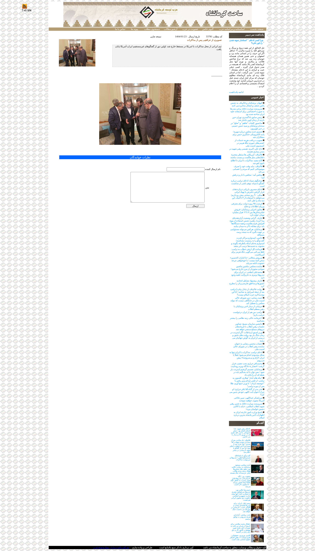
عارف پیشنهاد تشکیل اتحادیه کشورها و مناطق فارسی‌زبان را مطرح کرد (246, 283)
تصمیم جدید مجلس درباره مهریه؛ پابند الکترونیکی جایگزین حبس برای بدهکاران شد (248, 134)
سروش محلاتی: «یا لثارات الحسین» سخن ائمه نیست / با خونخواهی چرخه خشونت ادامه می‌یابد (247, 260)
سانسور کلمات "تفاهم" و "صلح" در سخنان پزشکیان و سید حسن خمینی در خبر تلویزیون (247, 126)
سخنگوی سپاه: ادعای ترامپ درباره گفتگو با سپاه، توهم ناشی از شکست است (247, 183)
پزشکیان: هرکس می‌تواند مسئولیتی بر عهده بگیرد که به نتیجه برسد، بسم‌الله (247, 232)
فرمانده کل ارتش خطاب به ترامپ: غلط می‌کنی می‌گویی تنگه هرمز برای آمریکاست (247, 252)
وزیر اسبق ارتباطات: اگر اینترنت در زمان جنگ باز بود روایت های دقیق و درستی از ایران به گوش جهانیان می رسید (247, 336)
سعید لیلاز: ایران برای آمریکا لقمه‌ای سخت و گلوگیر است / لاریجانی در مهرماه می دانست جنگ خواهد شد (240, 507)
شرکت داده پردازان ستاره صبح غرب (111, 547)
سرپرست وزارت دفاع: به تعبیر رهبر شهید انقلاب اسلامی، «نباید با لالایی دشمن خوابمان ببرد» (247, 406)
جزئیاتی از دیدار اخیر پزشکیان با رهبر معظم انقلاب (249, 307)
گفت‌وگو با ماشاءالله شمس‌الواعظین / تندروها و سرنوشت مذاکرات (240, 458)
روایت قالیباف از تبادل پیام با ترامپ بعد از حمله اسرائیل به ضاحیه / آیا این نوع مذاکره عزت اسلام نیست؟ (247, 292)
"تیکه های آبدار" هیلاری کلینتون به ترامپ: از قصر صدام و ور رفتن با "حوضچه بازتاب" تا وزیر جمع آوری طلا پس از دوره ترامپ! (247, 382)
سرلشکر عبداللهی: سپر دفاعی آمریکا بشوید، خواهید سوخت (249, 399)
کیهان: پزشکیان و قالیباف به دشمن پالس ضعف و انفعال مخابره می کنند (247, 104)
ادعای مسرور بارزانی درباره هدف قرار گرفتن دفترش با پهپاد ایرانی (248, 190)
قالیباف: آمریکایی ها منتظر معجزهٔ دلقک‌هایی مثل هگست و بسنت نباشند (247, 156)
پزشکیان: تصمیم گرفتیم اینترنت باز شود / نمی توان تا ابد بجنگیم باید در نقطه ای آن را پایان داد (247, 372)
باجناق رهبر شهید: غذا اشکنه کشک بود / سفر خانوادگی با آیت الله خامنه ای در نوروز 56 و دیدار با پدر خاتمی (240, 433)
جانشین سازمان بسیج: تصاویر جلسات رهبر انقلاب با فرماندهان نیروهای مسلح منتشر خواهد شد (249, 327)
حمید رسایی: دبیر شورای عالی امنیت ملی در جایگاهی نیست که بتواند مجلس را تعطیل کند (247, 301)
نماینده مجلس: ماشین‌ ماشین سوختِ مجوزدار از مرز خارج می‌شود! (247, 267)
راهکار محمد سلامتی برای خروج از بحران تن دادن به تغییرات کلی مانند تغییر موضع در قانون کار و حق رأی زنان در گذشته (240, 528)
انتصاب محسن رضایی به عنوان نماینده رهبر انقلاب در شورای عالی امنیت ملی (248, 346)
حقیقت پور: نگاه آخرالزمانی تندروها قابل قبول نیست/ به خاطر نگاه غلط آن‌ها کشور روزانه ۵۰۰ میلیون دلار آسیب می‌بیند (240, 481)
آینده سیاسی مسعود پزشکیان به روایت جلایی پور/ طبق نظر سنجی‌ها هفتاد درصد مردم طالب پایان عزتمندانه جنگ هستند (240, 469)
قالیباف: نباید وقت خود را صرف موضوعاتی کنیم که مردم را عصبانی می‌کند (248, 169)
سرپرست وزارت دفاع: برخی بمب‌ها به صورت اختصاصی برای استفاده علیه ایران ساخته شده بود (247, 111)
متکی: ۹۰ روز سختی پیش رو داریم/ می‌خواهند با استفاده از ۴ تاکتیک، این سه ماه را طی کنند (247, 198)
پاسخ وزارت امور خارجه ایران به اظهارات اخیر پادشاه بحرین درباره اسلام (249, 415)
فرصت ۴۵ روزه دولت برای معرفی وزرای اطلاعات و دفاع (247, 205)
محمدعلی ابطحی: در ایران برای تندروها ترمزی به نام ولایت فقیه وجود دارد (247, 275)
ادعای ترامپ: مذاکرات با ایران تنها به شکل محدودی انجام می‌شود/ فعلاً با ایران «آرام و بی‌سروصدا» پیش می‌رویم (247, 356)
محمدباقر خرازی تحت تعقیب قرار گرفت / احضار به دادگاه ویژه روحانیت (247, 365)
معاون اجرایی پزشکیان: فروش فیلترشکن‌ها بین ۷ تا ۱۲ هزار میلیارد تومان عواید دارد (248, 212)
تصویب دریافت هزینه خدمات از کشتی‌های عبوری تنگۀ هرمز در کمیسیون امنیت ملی (249, 143)
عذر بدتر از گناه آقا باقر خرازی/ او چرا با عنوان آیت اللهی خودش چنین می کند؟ (246, 392)
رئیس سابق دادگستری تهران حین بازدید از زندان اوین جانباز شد (248, 118)
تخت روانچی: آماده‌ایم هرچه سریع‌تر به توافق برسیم (241, 517)
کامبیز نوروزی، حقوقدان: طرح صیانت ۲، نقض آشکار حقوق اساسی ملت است (240, 537)
